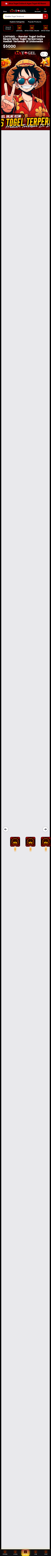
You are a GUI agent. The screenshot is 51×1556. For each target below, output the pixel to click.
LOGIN (15, 1554)
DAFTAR (25, 1554)
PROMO (5, 1554)
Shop (5, 11)
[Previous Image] (5, 829)
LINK (35, 1554)
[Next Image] (45, 829)
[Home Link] (18, 10)
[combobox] (23, 16)
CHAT (46, 1554)
